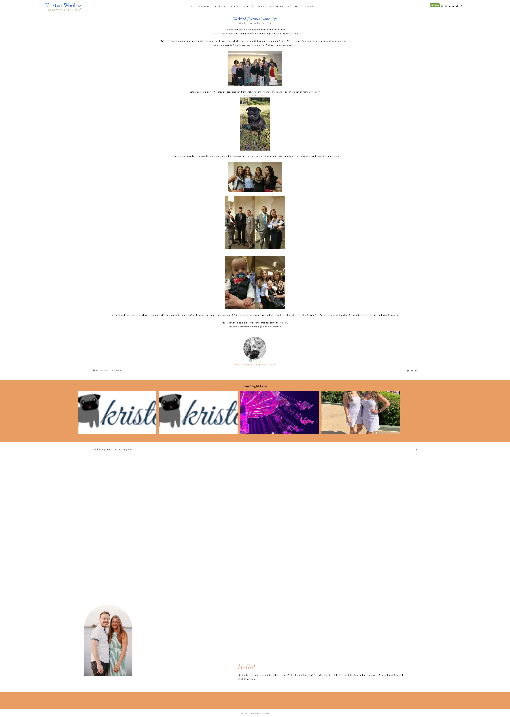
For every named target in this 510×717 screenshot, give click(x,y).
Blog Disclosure (239, 6)
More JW (271, 364)
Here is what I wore (254, 95)
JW (97, 370)
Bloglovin (260, 364)
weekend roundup (111, 370)
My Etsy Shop (259, 6)
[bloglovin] (457, 6)
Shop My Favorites (279, 6)
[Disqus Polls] (255, 489)
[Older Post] (413, 449)
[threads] (453, 6)
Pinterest (238, 364)
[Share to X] (412, 370)
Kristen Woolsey (63, 5)
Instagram (249, 364)
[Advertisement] (69, 700)
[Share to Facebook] (408, 370)
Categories (219, 6)
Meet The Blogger (200, 6)
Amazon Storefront (305, 6)
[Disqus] (255, 559)
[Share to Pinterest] (416, 370)
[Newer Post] (134, 449)
